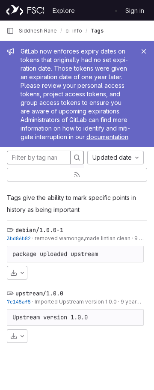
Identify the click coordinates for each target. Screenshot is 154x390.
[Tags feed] (77, 175)
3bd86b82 (19, 238)
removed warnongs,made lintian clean (82, 238)
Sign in (134, 10)
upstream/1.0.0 (39, 293)
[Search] (77, 157)
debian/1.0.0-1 (39, 230)
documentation (107, 136)
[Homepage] (25, 10)
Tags (97, 30)
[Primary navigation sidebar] (10, 31)
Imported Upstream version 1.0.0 (76, 301)
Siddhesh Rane (38, 30)
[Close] (144, 51)
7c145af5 (19, 301)
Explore (64, 10)
